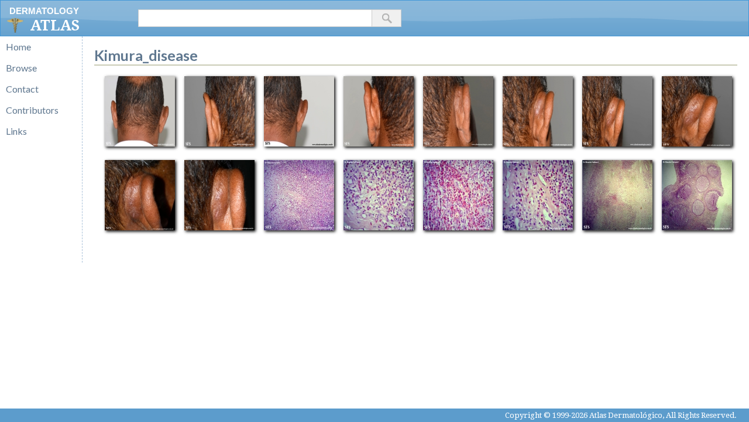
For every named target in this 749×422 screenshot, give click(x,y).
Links (16, 131)
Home (18, 46)
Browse (21, 67)
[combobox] (255, 18)
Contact (22, 88)
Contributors (32, 109)
